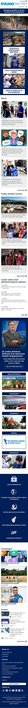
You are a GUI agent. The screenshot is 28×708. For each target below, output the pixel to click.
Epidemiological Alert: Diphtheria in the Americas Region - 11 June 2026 (12, 309)
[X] (3, 691)
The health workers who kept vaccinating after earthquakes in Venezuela (12, 268)
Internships (5, 656)
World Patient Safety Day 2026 (10, 563)
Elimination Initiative (14, 538)
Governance (14, 413)
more (23, 315)
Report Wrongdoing (14, 684)
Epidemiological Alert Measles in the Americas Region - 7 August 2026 (13, 287)
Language (23, 1)
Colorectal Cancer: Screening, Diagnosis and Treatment (17, 621)
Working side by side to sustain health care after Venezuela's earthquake (13, 216)
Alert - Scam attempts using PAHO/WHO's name (12, 663)
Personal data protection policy (10, 672)
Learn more (14, 15)
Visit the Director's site (14, 366)
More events (21, 641)
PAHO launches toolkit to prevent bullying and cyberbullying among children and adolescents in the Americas (12, 151)
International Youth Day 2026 (10, 583)
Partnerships (14, 453)
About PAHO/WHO (7, 652)
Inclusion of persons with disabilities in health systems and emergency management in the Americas (17, 632)
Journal (14, 433)
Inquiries (4, 680)
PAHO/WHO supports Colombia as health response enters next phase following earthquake (12, 122)
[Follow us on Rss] (22, 691)
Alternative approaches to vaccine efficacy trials (17, 613)
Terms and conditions (7, 674)
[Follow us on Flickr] (19, 691)
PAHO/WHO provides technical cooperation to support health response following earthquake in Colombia (12, 182)
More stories (21, 276)
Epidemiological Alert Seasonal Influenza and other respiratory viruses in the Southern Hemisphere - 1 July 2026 (14, 302)
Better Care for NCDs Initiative (14, 512)
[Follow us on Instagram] (10, 691)
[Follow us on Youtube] (13, 691)
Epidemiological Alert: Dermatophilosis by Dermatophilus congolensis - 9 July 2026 (11, 294)
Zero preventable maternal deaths (14, 525)
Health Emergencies (14, 484)
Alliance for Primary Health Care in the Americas (14, 498)
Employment (5, 654)
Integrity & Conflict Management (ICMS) (12, 668)
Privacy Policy (5, 670)
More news (21, 190)
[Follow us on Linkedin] (16, 691)
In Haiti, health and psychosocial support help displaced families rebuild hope (14, 242)
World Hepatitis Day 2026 (8, 604)
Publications (14, 394)
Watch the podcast (14, 374)
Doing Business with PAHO (9, 666)
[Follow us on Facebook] (7, 691)
